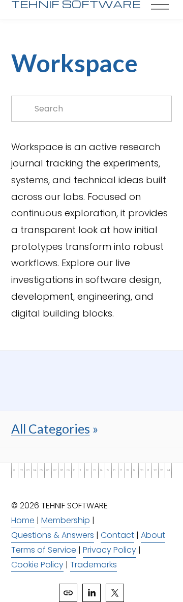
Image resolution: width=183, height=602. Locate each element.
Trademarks (93, 564)
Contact (117, 535)
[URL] (68, 593)
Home (23, 520)
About (153, 535)
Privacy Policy (109, 550)
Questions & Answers (52, 535)
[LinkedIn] (91, 593)
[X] (115, 593)
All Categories (50, 428)
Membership (65, 520)
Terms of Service (43, 550)
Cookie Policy (37, 564)
